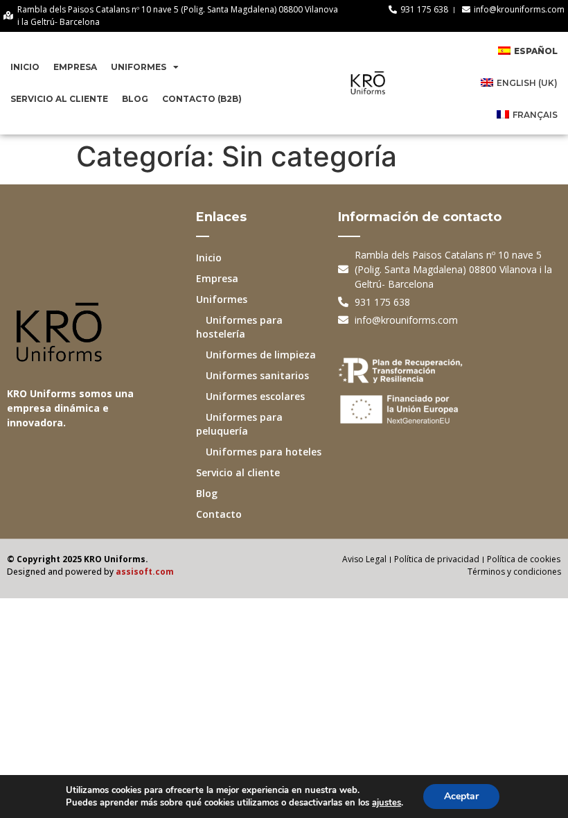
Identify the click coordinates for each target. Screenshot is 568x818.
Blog (135, 99)
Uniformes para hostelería (239, 326)
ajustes (386, 803)
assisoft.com (145, 571)
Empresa (75, 67)
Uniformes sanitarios (252, 375)
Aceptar (461, 796)
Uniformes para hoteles (258, 451)
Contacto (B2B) (202, 99)
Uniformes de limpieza (256, 354)
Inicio (24, 67)
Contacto (219, 514)
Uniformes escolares (250, 396)
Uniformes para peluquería (239, 423)
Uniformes (138, 67)
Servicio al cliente (59, 99)
